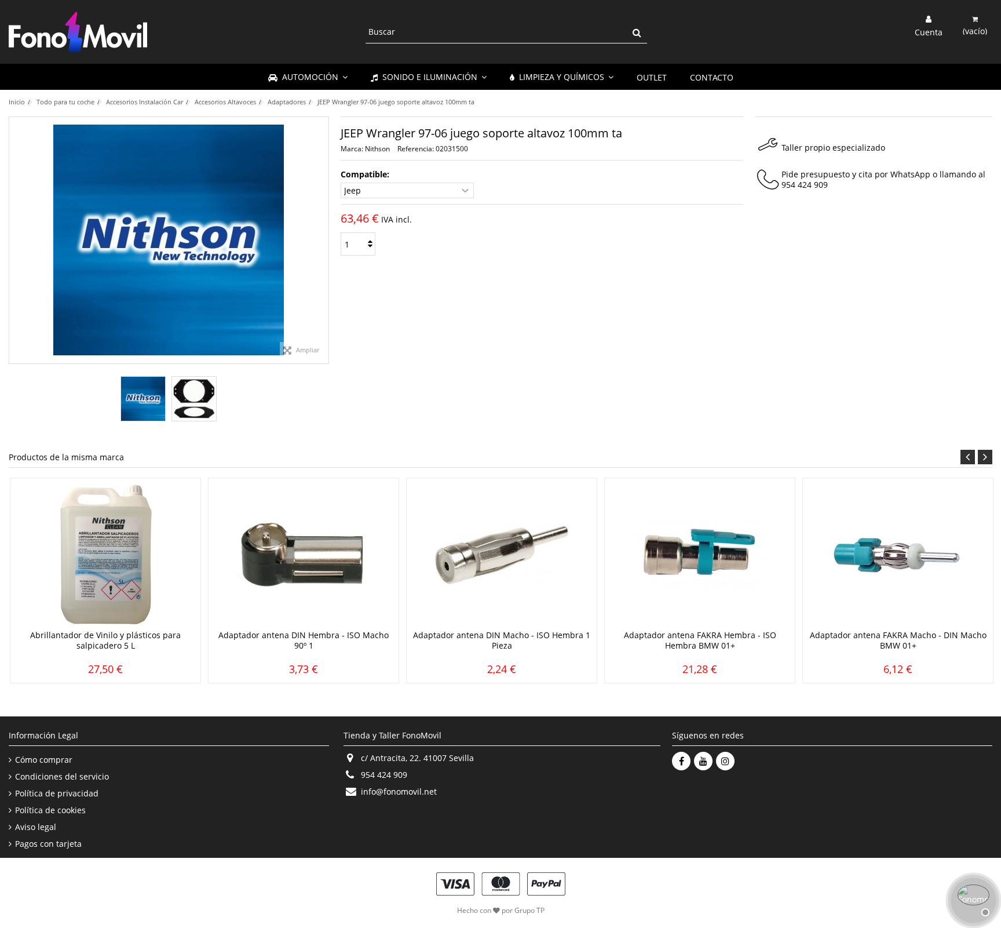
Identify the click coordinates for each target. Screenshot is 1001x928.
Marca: (352, 149)
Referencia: (415, 149)
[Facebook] (681, 761)
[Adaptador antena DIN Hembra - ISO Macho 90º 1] (303, 555)
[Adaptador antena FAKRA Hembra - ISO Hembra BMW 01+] (700, 555)
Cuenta (928, 31)
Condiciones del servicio (62, 776)
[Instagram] (725, 761)
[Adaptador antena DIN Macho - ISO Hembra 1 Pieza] (501, 555)
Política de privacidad (56, 793)
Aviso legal (35, 827)
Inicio (17, 101)
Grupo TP (529, 910)
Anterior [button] (15, 240)
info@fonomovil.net (399, 791)
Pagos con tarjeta (48, 844)
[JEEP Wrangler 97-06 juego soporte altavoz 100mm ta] (143, 399)
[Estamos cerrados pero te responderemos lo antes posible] (972, 899)
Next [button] (985, 457)
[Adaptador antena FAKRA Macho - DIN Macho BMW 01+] (898, 555)
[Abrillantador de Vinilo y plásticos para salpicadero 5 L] (105, 555)
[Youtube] (703, 761)
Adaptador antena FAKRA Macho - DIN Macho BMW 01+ (898, 640)
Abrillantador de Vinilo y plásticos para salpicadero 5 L (105, 640)
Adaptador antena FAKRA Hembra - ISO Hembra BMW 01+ (700, 640)
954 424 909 (804, 184)
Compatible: (366, 174)
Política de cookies (50, 810)
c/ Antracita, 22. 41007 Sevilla (417, 757)
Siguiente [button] (322, 240)
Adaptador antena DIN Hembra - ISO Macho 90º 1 (303, 640)
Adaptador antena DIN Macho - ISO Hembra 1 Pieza (501, 640)
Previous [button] (967, 457)
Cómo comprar (43, 760)
